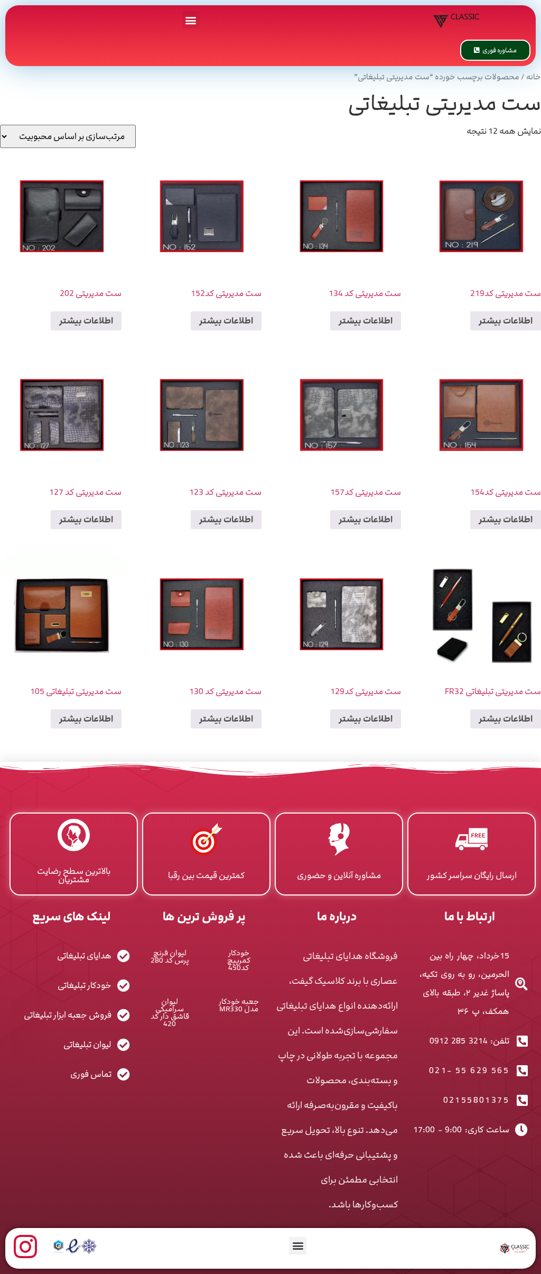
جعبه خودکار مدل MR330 (239, 1005)
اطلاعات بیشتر (506, 321)
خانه (533, 77)
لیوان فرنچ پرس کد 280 (170, 956)
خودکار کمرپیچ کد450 (238, 960)
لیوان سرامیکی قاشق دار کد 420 (170, 1012)
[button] (191, 20)
